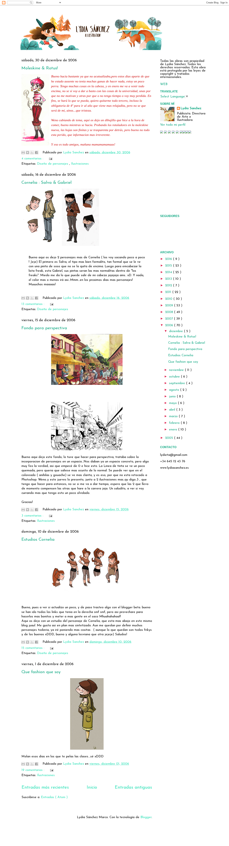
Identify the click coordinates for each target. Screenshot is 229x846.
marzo (174, 416)
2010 (169, 299)
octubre (175, 376)
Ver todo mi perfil (172, 125)
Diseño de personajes (53, 164)
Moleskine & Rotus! (39, 68)
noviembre (177, 370)
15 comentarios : (33, 648)
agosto (174, 390)
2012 (169, 285)
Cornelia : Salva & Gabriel (46, 183)
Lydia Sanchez (191, 108)
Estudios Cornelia (38, 539)
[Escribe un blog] (27, 152)
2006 (169, 325)
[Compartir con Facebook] (36, 152)
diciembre (176, 331)
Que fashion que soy (41, 672)
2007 (169, 318)
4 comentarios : (32, 158)
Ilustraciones (80, 164)
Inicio (92, 787)
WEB (163, 84)
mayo (173, 403)
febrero (175, 423)
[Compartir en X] (32, 152)
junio (173, 396)
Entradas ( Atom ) (54, 797)
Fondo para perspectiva (44, 328)
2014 (169, 272)
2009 (169, 305)
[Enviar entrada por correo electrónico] (49, 158)
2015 (169, 265)
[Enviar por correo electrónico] (23, 152)
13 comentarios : (33, 304)
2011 (168, 292)
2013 (169, 279)
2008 (169, 312)
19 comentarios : (33, 770)
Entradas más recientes (45, 787)
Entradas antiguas (133, 787)
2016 (169, 259)
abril (172, 409)
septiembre (177, 383)
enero (173, 429)
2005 (169, 438)
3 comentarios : (32, 515)
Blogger (146, 817)
